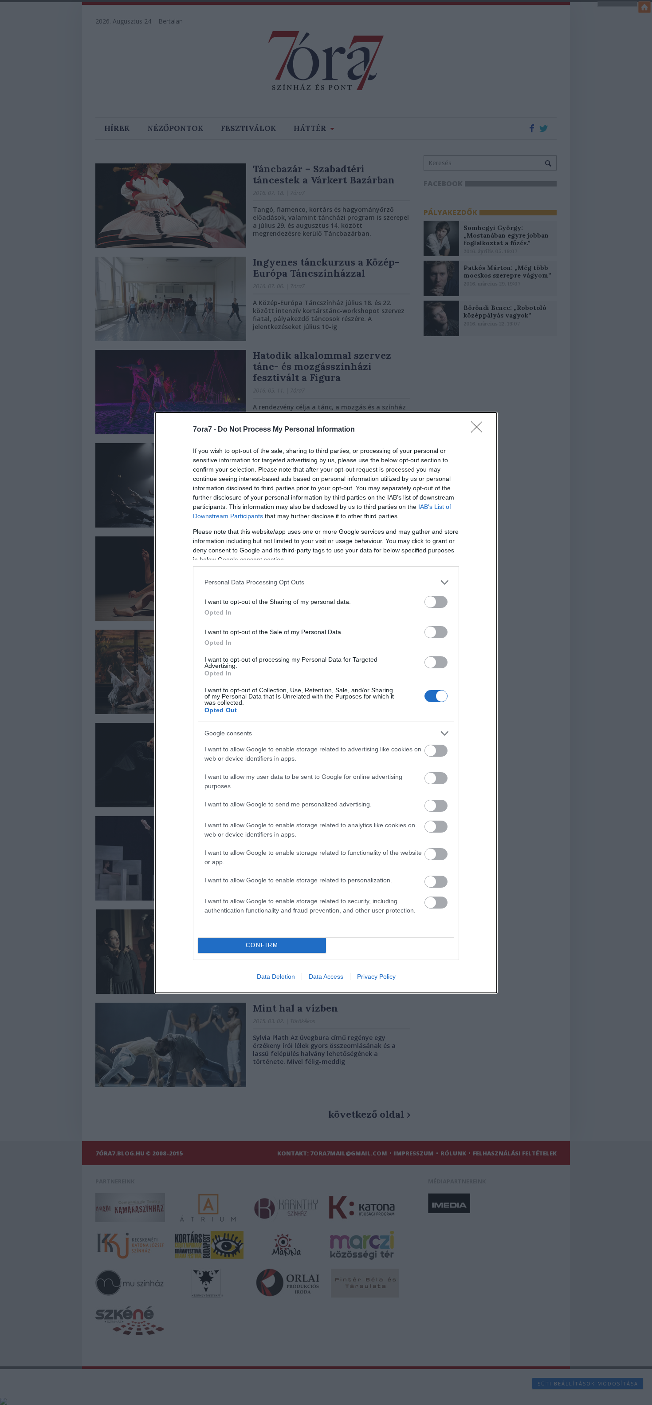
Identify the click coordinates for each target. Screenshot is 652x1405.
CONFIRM (262, 945)
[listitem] (326, 582)
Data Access (326, 976)
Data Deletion (276, 976)
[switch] (436, 602)
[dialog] (326, 703)
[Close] (479, 429)
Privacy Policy (376, 976)
